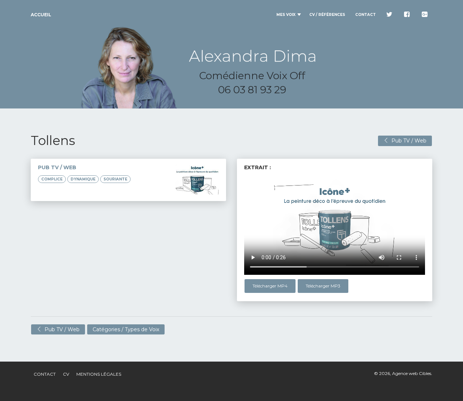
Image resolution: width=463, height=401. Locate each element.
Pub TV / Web (407, 140)
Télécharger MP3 (323, 286)
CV (66, 374)
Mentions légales (98, 374)
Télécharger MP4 (270, 286)
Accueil (41, 14)
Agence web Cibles (411, 373)
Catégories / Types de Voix (126, 329)
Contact (45, 374)
